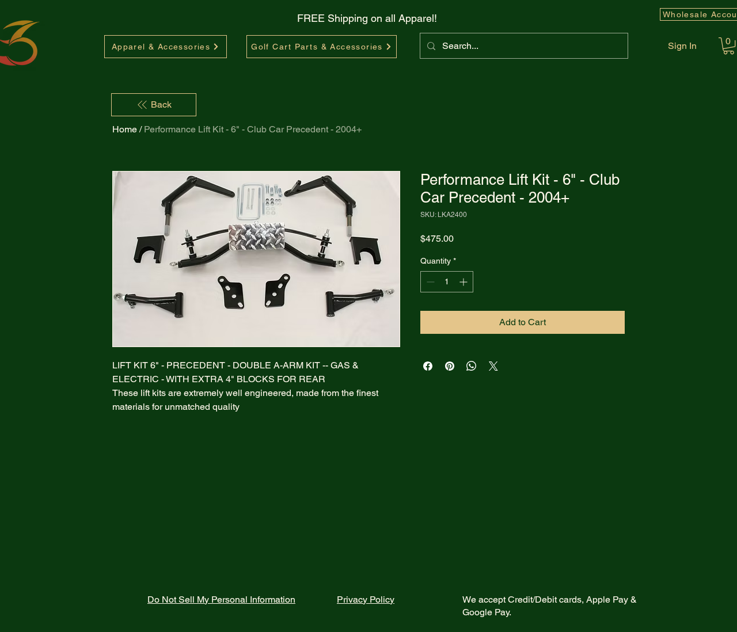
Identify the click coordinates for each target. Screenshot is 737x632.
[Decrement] (429, 282)
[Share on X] (493, 366)
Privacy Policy (365, 599)
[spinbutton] (446, 282)
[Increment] (464, 282)
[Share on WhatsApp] (471, 366)
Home (124, 129)
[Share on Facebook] (428, 366)
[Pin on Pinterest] (450, 366)
